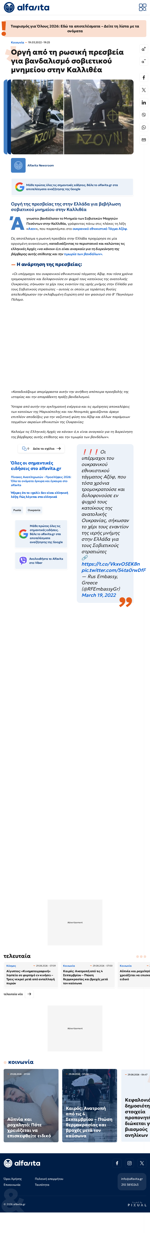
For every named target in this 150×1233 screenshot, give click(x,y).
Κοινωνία (17, 42)
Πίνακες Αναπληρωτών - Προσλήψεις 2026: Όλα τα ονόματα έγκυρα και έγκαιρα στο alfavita (41, 481)
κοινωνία (21, 1062)
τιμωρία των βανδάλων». (83, 254)
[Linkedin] (144, 102)
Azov (32, 229)
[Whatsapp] (144, 127)
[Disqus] (75, 658)
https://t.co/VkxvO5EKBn (110, 564)
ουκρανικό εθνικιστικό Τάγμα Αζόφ (99, 229)
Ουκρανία (34, 510)
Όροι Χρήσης (13, 1179)
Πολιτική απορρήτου (49, 1179)
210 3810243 (129, 1184)
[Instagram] (129, 1163)
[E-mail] (144, 140)
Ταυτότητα (42, 1184)
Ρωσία (17, 510)
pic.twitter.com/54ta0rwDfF (113, 570)
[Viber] (144, 115)
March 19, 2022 (98, 595)
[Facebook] (144, 77)
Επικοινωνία (12, 1184)
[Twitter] (144, 90)
